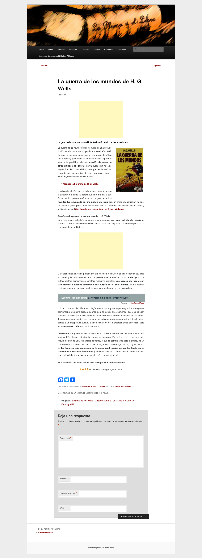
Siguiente (159, 65)
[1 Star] (80, 369)
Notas (50, 49)
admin (102, 386)
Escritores (108, 49)
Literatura (73, 49)
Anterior (42, 65)
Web (62, 507)
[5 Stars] (90, 369)
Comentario (66, 438)
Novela (94, 386)
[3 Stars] (85, 369)
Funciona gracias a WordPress (101, 547)
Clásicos (86, 386)
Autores (61, 49)
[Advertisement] (101, 119)
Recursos (122, 49)
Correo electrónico (68, 493)
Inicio (41, 49)
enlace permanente (123, 386)
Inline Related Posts (137, 303)
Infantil (97, 49)
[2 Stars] (83, 369)
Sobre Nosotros (45, 532)
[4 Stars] (88, 369)
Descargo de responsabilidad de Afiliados (56, 55)
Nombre (64, 478)
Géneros (85, 49)
